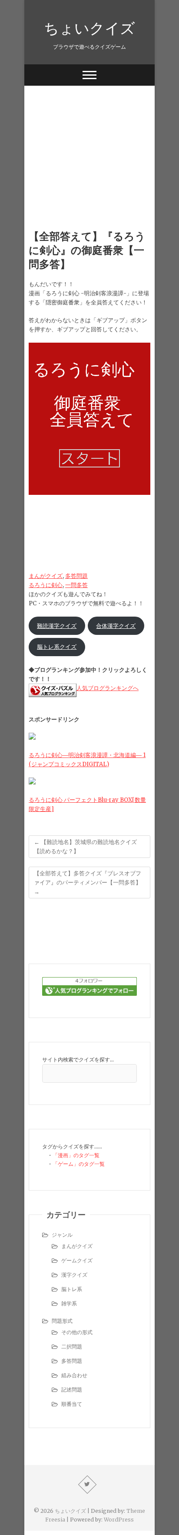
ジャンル (62, 1234)
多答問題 (76, 576)
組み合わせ (74, 1375)
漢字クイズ (74, 1274)
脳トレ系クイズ (56, 647)
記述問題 (71, 1389)
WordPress (119, 1519)
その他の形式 (77, 1332)
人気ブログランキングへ (107, 688)
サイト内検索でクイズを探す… (78, 1059)
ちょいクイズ (89, 28)
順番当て (71, 1404)
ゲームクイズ (77, 1260)
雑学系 (69, 1303)
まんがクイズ (46, 576)
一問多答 (76, 585)
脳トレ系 (71, 1289)
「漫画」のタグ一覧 (76, 1155)
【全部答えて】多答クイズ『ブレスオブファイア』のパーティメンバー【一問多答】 (87, 882)
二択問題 (71, 1346)
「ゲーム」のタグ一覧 (79, 1164)
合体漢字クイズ (116, 626)
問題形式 (62, 1321)
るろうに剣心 (46, 585)
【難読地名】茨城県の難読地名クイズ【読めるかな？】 (85, 846)
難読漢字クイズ (56, 626)
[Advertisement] (89, 144)
